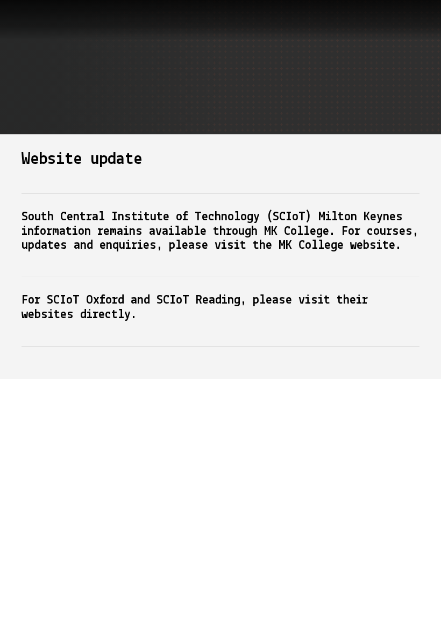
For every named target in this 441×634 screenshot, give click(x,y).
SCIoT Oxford (85, 300)
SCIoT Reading (195, 300)
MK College (311, 245)
